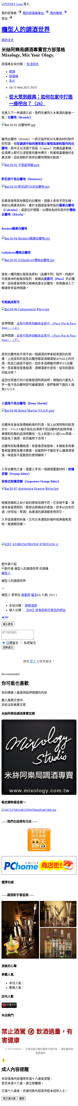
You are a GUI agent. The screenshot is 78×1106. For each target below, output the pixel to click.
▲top (5, 616)
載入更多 (8, 624)
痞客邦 (25, 595)
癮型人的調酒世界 (26, 29)
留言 (34, 595)
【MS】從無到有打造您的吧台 (45, 610)
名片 (12, 80)
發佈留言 (8, 647)
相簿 (12, 71)
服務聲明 (40, 1053)
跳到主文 (8, 40)
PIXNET (17, 1049)
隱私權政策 (67, 1049)
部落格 (13, 76)
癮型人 (6, 573)
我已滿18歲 (9, 1098)
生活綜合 (33, 64)
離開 (21, 1098)
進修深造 (31, 605)
